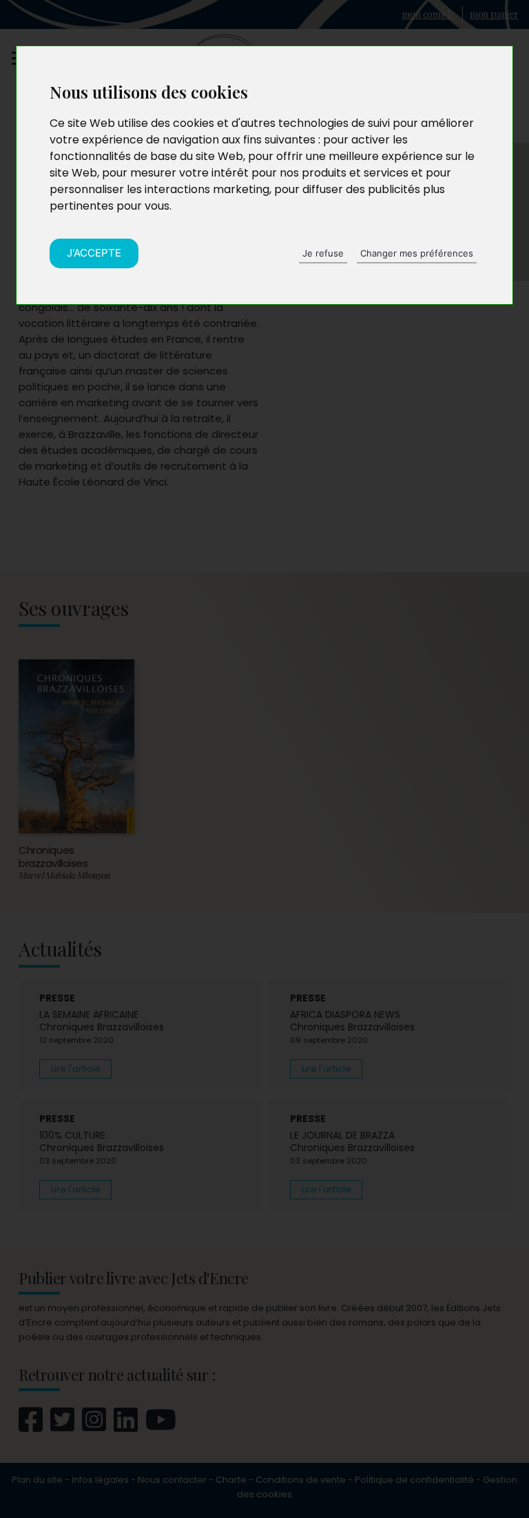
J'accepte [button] (94, 252)
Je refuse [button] (323, 253)
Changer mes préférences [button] (416, 253)
